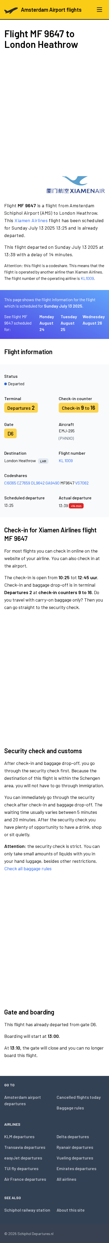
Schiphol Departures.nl (35, 1233)
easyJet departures (23, 1157)
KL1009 (87, 278)
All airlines (66, 1179)
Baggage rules (70, 1107)
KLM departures (19, 1136)
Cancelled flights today (79, 1097)
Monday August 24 (46, 323)
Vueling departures (75, 1157)
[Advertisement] (54, 113)
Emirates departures (76, 1168)
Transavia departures (24, 1147)
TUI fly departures (21, 1168)
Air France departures (25, 1179)
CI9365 (10, 482)
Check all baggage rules (28, 868)
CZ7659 (23, 482)
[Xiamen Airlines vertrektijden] (76, 184)
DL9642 (38, 482)
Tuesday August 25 (69, 323)
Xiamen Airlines (31, 220)
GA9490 (53, 482)
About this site (71, 1209)
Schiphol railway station (27, 1209)
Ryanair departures (75, 1147)
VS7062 (82, 482)
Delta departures (73, 1136)
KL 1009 (66, 460)
